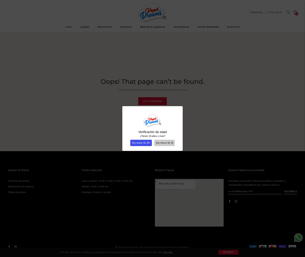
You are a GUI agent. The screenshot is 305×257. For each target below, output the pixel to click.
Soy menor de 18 (164, 142)
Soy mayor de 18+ (141, 142)
